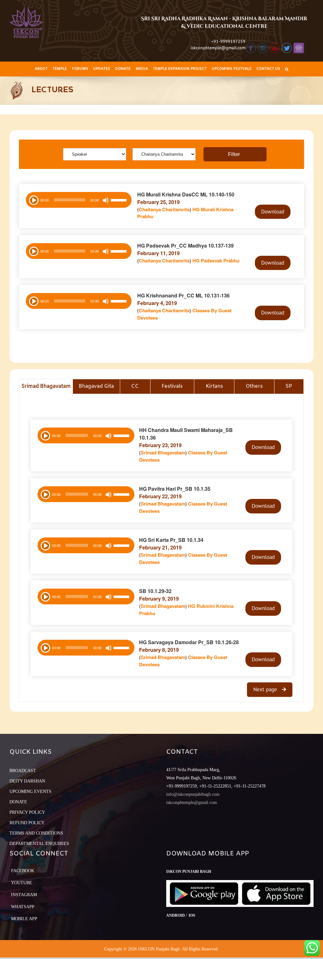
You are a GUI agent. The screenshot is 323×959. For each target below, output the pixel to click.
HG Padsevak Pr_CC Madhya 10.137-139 (185, 245)
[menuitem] (41, 69)
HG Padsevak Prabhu (215, 260)
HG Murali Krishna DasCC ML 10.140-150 (185, 194)
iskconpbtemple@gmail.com (218, 48)
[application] (79, 200)
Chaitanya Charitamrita (164, 209)
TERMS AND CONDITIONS (36, 833)
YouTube (21, 882)
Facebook (22, 870)
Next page (266, 689)
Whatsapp (22, 906)
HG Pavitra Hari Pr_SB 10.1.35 (174, 488)
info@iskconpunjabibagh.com (193, 794)
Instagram (24, 894)
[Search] (287, 69)
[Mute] (106, 200)
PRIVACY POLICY (27, 812)
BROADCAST (22, 770)
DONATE (18, 802)
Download (272, 211)
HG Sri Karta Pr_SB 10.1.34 (171, 539)
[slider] (119, 201)
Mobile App (24, 918)
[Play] (33, 199)
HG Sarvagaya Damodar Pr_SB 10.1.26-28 (189, 642)
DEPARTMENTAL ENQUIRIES (39, 843)
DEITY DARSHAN (27, 781)
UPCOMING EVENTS (30, 791)
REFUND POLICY (26, 822)
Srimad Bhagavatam (163, 452)
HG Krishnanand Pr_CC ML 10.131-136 (183, 295)
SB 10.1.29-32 (155, 591)
